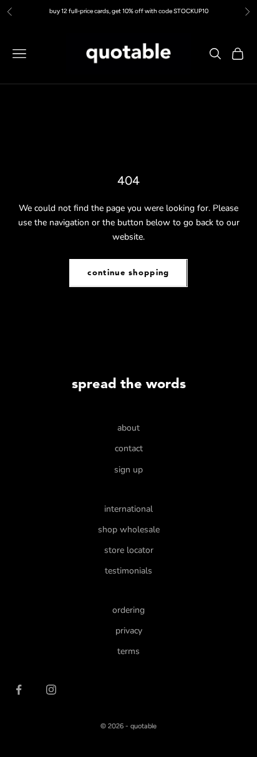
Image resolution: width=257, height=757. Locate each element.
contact (129, 448)
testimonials (128, 571)
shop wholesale (129, 529)
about (128, 428)
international (128, 509)
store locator (128, 550)
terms (128, 651)
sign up (128, 470)
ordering (128, 610)
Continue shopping (128, 273)
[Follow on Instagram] (51, 689)
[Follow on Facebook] (18, 689)
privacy (128, 631)
